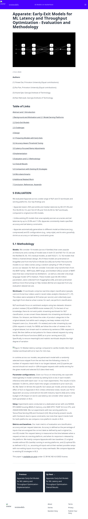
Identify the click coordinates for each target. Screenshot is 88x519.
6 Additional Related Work (23, 179)
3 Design (16, 133)
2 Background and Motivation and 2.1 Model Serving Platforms (38, 117)
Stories (50, 507)
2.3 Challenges (18, 127)
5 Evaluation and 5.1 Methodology (26, 158)
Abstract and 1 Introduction (24, 112)
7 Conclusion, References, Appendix (27, 184)
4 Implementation (20, 153)
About (50, 504)
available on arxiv (30, 456)
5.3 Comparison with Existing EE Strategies (30, 169)
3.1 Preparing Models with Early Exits (28, 138)
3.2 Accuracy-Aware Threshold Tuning (28, 143)
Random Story (53, 511)
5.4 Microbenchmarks (21, 174)
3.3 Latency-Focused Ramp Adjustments (29, 148)
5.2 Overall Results (20, 164)
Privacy (70, 507)
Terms (70, 504)
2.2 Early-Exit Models (21, 122)
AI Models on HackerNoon (44, 5)
